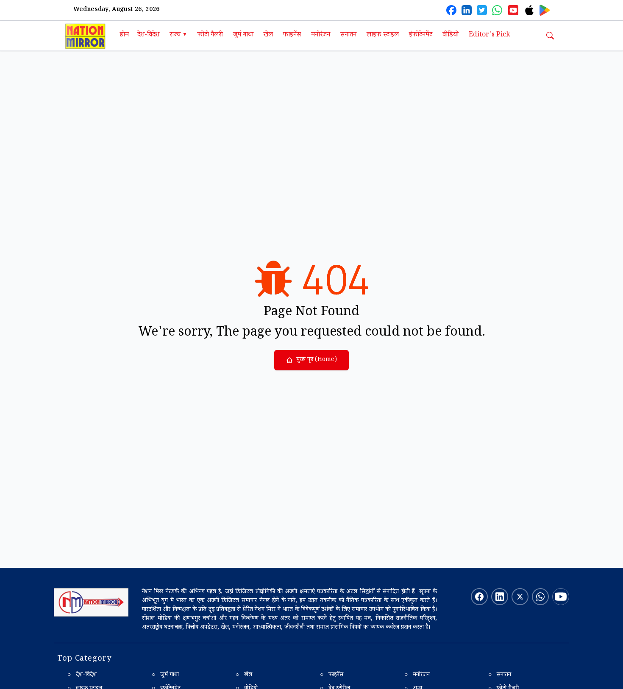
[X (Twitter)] (482, 10)
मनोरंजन (320, 35)
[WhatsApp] (497, 10)
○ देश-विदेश (82, 675)
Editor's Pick (489, 35)
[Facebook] (451, 10)
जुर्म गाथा (243, 35)
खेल (268, 35)
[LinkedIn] (467, 10)
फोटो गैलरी (210, 35)
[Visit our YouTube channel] (560, 596)
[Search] (550, 35)
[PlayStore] (545, 10)
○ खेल (244, 675)
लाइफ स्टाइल (383, 35)
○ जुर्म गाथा (165, 675)
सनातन (348, 35)
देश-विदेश (148, 35)
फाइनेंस (292, 35)
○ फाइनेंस (331, 675)
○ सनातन (499, 675)
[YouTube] (513, 10)
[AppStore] (529, 10)
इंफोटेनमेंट (420, 35)
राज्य (178, 35)
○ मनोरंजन (417, 675)
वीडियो (450, 35)
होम (124, 35)
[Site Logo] (91, 602)
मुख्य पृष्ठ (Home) (316, 360)
